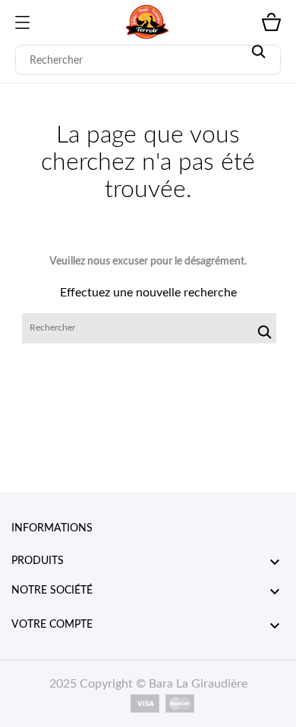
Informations (52, 528)
